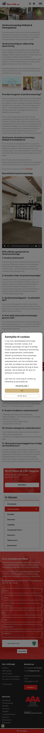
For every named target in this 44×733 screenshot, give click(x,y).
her (26, 382)
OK (22, 391)
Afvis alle (22, 396)
